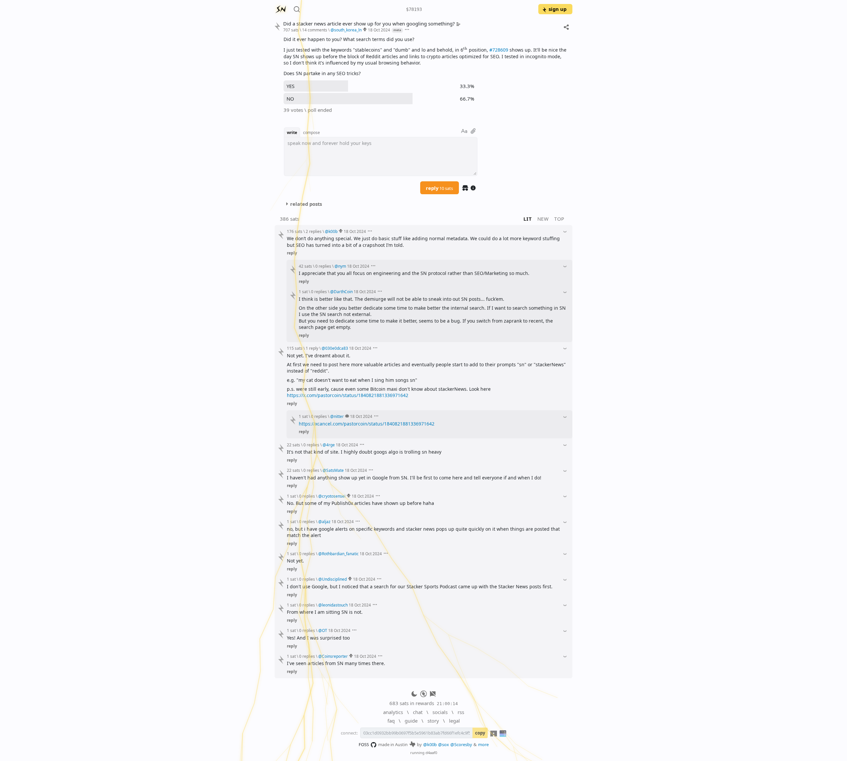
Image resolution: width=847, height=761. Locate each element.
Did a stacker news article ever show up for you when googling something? (369, 23)
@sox (443, 744)
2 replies (314, 231)
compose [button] (311, 132)
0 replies (323, 266)
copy (480, 733)
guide (411, 720)
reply (439, 188)
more (483, 744)
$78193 (414, 9)
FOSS (364, 744)
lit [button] (527, 218)
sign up (557, 9)
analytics (393, 712)
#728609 (498, 50)
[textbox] (425, 56)
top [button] (559, 218)
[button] (465, 50)
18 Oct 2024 (379, 29)
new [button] (543, 218)
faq (391, 720)
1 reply (312, 348)
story (433, 720)
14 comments (314, 29)
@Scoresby (461, 744)
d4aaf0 (431, 752)
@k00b (430, 744)
